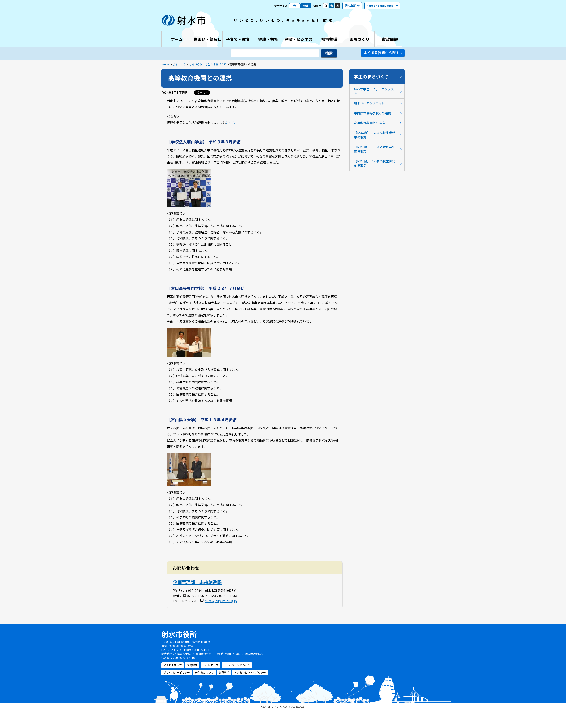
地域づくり (195, 64)
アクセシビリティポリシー (250, 672)
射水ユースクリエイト (369, 103)
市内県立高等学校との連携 (372, 113)
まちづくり (179, 64)
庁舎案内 (192, 665)
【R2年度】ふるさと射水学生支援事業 (374, 149)
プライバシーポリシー (176, 672)
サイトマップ (210, 665)
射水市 (183, 20)
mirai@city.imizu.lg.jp (221, 601)
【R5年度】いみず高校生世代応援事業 (374, 135)
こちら (230, 122)
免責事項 (224, 672)
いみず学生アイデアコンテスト (374, 91)
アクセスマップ (172, 665)
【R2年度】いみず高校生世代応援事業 (374, 163)
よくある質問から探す (381, 52)
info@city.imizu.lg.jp (196, 649)
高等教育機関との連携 (369, 123)
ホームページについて (237, 665)
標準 (305, 6)
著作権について (204, 672)
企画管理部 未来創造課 (197, 582)
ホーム (165, 64)
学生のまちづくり (215, 64)
